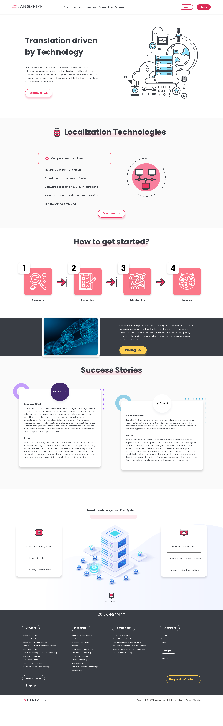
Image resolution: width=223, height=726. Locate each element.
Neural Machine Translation (63, 170)
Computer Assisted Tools (67, 158)
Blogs (110, 7)
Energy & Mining (78, 663)
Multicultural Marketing (32, 663)
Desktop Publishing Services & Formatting (40, 653)
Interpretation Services (32, 639)
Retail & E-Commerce (80, 642)
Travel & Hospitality (79, 660)
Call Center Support (31, 660)
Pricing (130, 350)
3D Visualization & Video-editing (36, 667)
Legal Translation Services (82, 635)
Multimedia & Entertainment (83, 649)
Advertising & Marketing (81, 653)
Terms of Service (193, 700)
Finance (75, 646)
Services (68, 7)
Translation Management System (67, 178)
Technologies (90, 7)
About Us (164, 635)
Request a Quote (181, 679)
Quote (204, 7)
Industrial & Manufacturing (82, 656)
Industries (78, 7)
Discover (36, 93)
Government (77, 670)
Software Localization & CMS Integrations (71, 187)
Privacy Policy (175, 700)
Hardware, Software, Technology (85, 667)
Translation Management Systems (127, 642)
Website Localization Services (35, 642)
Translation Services (31, 635)
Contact (102, 7)
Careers (164, 642)
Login (186, 7)
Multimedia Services (31, 649)
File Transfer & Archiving (60, 204)
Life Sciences (77, 639)
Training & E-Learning (31, 656)
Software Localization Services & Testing (39, 646)
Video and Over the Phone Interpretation (71, 195)
